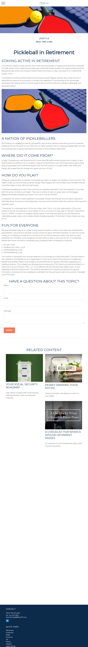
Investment (9, 633)
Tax (7, 639)
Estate (8, 635)
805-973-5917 (15, 613)
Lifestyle (9, 644)
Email (6, 298)
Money (8, 642)
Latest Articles (11, 646)
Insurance (9, 637)
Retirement (9, 630)
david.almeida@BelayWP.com (16, 617)
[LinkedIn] (7, 620)
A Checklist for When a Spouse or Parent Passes (63, 435)
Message (7, 311)
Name (6, 285)
